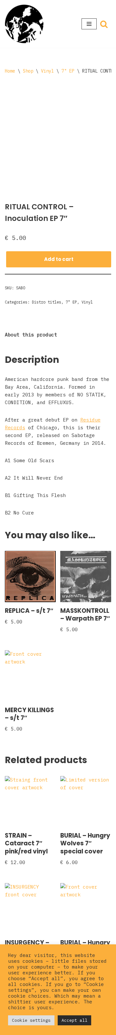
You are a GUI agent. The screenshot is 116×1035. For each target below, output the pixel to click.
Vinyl (47, 71)
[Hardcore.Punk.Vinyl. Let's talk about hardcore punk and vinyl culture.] (24, 24)
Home (10, 71)
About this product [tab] (31, 335)
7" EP (68, 71)
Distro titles (46, 302)
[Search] (104, 24)
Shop (28, 71)
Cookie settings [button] (31, 1020)
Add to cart (58, 259)
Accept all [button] (74, 1020)
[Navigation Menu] (89, 23)
